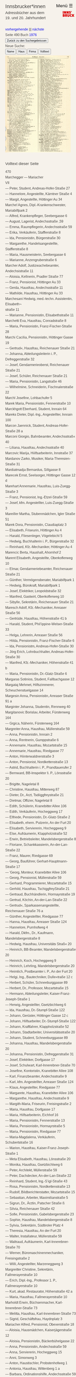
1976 (33, 35)
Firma (32, 51)
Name (10, 51)
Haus (21, 51)
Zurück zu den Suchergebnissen (26, 40)
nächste (38, 29)
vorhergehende (16, 29)
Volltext (44, 51)
